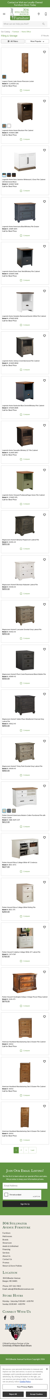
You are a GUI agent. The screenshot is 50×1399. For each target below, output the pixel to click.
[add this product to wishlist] (44, 52)
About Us (6, 1256)
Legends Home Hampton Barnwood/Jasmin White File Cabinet (24, 316)
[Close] (47, 1369)
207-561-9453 (15, 1286)
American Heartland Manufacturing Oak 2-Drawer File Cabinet (24, 1042)
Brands (5, 1240)
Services (6, 1253)
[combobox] (37, 41)
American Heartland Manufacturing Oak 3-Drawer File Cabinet (24, 1086)
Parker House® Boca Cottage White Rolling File (19, 907)
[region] (25, 1382)
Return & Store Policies (12, 1266)
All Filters (14, 41)
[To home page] (20, 14)
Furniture (15, 32)
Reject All (13, 1394)
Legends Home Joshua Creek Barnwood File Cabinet (20, 361)
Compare (26, 90)
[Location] (39, 14)
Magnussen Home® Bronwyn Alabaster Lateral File (20, 585)
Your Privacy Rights (25, 1387)
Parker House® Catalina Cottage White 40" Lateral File (21, 952)
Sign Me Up (25, 1204)
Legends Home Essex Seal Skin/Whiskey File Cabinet (21, 271)
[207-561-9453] (46, 14)
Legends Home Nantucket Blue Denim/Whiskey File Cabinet (23, 406)
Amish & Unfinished (10, 1246)
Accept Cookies (36, 1394)
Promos (6, 1262)
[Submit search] (43, 24)
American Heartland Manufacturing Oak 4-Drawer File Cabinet (24, 1131)
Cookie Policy (25, 1382)
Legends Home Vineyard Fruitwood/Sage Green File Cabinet (23, 495)
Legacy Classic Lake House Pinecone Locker (18, 81)
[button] (4, 14)
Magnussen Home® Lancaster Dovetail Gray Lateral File (22, 629)
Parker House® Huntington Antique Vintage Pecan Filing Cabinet (24, 997)
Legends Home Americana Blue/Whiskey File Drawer (20, 226)
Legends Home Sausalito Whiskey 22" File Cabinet (20, 450)
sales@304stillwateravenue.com (21, 1289)
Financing (6, 1249)
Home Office (26, 32)
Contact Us (7, 1259)
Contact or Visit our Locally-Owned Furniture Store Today (25, 3)
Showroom (7, 1243)
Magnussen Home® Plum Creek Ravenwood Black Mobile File (24, 674)
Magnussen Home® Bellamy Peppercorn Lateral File (20, 540)
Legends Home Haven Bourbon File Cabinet (17, 130)
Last (32, 1150)
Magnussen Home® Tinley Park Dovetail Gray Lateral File (22, 766)
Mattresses (7, 1236)
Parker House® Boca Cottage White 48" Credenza (19, 862)
